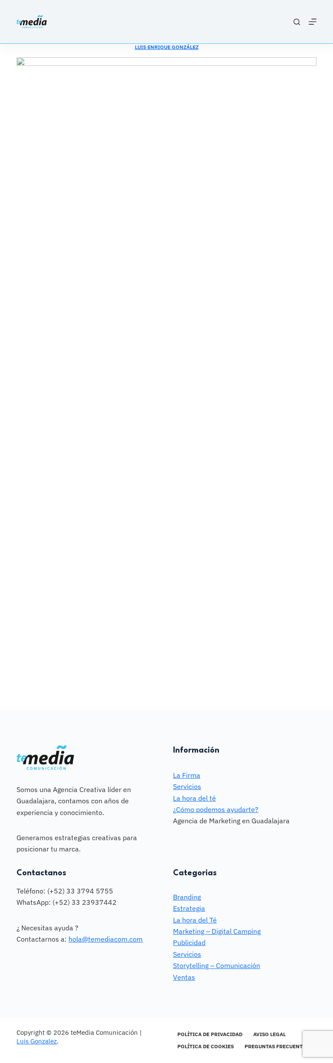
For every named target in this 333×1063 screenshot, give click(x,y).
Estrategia (189, 908)
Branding (187, 897)
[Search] (297, 22)
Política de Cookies (205, 1046)
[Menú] (313, 22)
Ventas (184, 977)
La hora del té (194, 798)
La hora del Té (195, 920)
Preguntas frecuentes (277, 1046)
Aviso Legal (269, 1034)
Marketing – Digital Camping (217, 931)
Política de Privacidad (209, 1034)
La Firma (186, 775)
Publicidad (189, 942)
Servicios (187, 786)
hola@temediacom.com (106, 939)
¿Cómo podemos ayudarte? (215, 809)
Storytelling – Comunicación (216, 965)
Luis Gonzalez (36, 1041)
